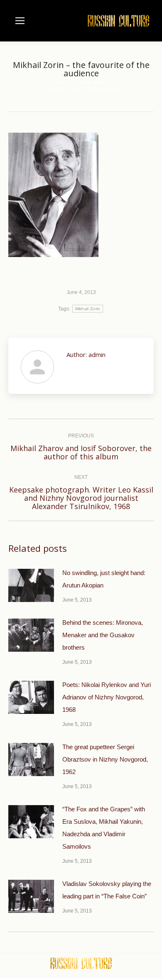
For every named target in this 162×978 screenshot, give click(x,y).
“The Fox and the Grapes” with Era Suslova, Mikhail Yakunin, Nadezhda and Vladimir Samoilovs (103, 828)
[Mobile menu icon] (19, 20)
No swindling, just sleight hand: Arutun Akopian (103, 579)
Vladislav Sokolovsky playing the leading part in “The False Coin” (106, 890)
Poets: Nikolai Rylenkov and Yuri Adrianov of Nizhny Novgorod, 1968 (106, 697)
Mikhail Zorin (88, 308)
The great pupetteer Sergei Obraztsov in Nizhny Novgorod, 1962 (105, 759)
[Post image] (31, 585)
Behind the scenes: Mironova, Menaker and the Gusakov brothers (102, 635)
